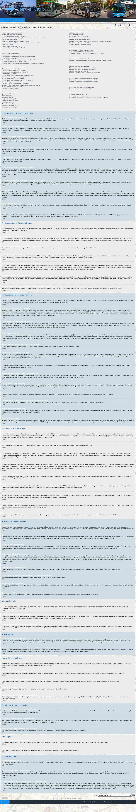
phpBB (60, 798)
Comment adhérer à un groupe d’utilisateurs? (80, 38)
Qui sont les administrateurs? (76, 33)
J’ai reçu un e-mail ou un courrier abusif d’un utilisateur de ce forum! (86, 53)
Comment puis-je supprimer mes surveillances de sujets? (84, 81)
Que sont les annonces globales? (10, 100)
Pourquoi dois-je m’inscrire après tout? (12, 34)
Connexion (133, 25)
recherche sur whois (109, 783)
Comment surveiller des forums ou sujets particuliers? (83, 80)
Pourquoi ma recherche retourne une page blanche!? (82, 69)
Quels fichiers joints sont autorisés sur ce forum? (82, 87)
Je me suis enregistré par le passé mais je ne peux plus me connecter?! (20, 42)
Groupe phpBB (59, 762)
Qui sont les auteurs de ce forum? (78, 94)
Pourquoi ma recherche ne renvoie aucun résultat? (82, 67)
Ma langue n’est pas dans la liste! (10, 58)
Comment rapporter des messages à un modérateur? (15, 83)
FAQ (118, 25)
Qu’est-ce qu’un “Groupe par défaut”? (79, 42)
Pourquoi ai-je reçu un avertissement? (11, 81)
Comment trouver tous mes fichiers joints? (80, 88)
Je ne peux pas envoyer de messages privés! (81, 50)
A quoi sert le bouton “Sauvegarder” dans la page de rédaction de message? (21, 85)
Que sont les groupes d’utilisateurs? (78, 36)
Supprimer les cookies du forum (102, 801)
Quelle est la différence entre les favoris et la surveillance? (84, 78)
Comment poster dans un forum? (10, 68)
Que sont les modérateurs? (76, 34)
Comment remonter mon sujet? (10, 88)
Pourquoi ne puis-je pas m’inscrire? (11, 46)
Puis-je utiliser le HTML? (8, 95)
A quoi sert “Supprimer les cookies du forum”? (13, 47)
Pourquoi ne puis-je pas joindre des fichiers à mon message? (17, 80)
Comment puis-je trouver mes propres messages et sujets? (84, 72)
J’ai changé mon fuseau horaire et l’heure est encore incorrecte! (18, 56)
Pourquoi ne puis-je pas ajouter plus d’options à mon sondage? (18, 75)
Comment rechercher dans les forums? (79, 66)
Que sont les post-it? (7, 103)
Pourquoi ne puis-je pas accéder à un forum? (13, 78)
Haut (4, 122)
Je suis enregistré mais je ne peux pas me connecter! (15, 41)
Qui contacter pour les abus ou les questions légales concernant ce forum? (88, 97)
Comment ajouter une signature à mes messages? (15, 72)
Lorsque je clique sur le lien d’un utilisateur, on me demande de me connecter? (23, 63)
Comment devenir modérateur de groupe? (80, 39)
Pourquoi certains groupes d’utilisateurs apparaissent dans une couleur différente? (90, 41)
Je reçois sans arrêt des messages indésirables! (81, 51)
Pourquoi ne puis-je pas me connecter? (12, 33)
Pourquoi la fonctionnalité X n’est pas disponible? (81, 96)
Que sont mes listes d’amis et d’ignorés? (79, 59)
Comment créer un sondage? (9, 73)
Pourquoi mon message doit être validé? (12, 86)
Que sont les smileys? (7, 97)
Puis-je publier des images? (9, 99)
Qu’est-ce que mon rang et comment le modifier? (14, 61)
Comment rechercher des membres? (78, 71)
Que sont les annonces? (8, 102)
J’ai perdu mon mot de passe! (9, 39)
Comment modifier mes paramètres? (11, 53)
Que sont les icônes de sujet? (9, 107)
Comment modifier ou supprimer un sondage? (13, 77)
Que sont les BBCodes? (8, 94)
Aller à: (95, 795)
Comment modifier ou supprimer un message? (14, 70)
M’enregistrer (124, 25)
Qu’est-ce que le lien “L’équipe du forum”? (80, 44)
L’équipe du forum (88, 801)
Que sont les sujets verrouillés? (10, 105)
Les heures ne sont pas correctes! (11, 55)
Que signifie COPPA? (7, 44)
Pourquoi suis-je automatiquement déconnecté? (14, 36)
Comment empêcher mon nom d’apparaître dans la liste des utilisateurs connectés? (23, 38)
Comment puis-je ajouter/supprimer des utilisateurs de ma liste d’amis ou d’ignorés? (90, 60)
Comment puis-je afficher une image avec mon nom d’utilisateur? (18, 60)
